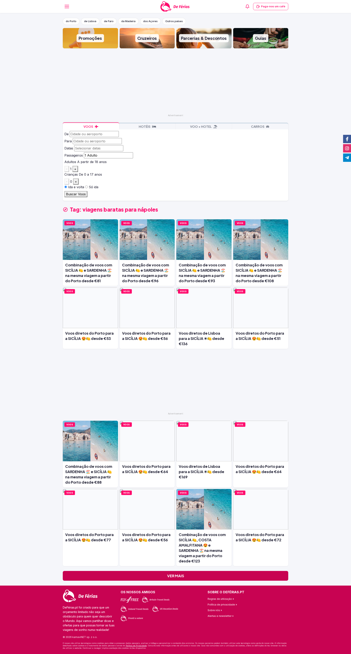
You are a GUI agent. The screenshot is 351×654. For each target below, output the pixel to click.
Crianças (71, 174)
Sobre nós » (215, 610)
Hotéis (145, 126)
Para (68, 141)
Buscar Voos (76, 194)
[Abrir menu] (67, 6)
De (66, 134)
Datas (68, 148)
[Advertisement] (175, 80)
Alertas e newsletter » (221, 615)
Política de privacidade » (222, 604)
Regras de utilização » (221, 598)
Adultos (70, 162)
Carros (258, 126)
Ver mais (175, 575)
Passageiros (73, 155)
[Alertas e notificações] (247, 6)
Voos (88, 126)
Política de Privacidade (136, 645)
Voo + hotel (201, 126)
